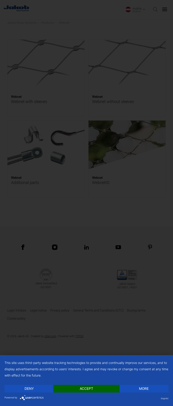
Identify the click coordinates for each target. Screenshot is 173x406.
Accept (86, 388)
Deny (29, 388)
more (144, 388)
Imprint (164, 398)
